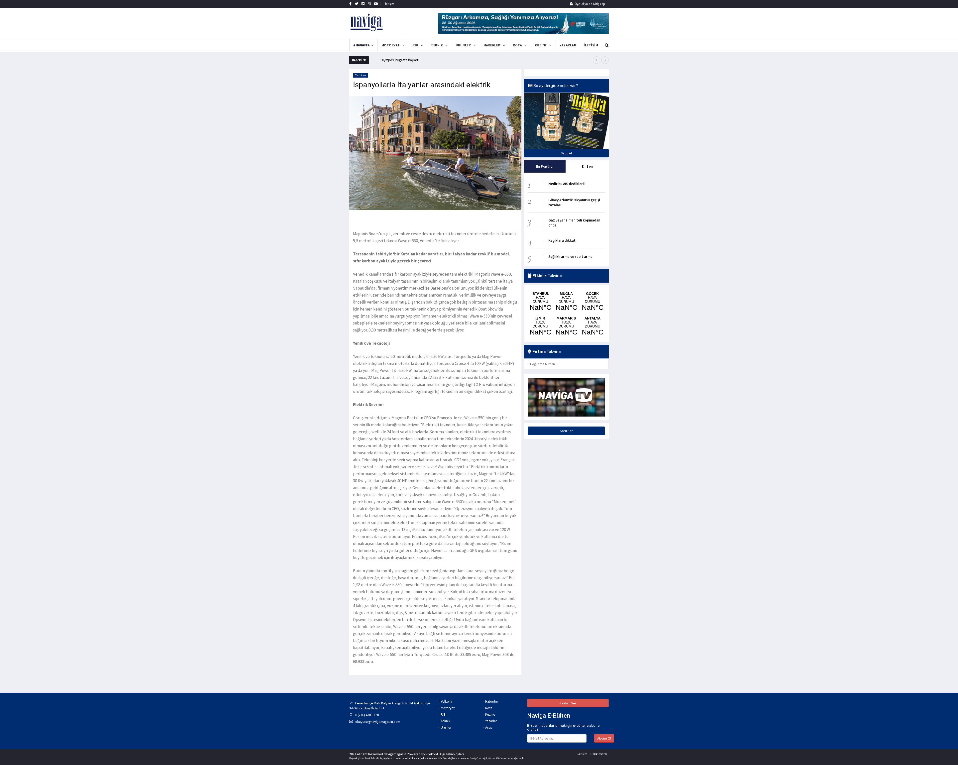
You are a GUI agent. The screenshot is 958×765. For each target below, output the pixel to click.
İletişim (389, 4)
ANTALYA (592, 326)
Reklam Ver (568, 703)
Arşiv (488, 727)
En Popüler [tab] (545, 166)
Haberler (491, 701)
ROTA (517, 45)
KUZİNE (541, 45)
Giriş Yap (598, 4)
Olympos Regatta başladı (399, 60)
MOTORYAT (390, 45)
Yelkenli (446, 701)
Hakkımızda (599, 754)
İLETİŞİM (586, 45)
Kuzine (490, 714)
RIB (415, 45)
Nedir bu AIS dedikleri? (567, 183)
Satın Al (566, 153)
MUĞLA (566, 301)
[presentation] (596, 60)
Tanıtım (360, 75)
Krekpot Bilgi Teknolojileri (445, 754)
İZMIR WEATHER (540, 326)
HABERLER (492, 45)
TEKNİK (437, 45)
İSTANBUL (540, 301)
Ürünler (446, 727)
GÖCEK (592, 301)
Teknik (445, 721)
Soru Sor (566, 431)
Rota (488, 708)
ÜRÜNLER (463, 45)
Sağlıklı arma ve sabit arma (570, 256)
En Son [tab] (587, 166)
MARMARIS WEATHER (566, 326)
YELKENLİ (361, 45)
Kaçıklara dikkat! (562, 240)
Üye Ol (579, 4)
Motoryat (448, 708)
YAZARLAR (568, 45)
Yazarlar (491, 721)
